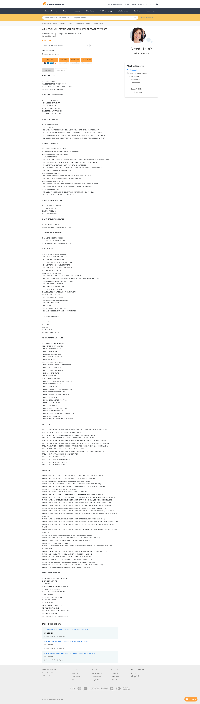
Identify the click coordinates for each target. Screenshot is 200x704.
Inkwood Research (49, 36)
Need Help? (86, 60)
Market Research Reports (49, 23)
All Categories (133, 70)
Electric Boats (135, 80)
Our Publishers (76, 676)
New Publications (97, 673)
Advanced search (147, 18)
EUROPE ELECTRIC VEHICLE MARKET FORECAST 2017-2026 (66, 641)
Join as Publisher (137, 669)
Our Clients (75, 673)
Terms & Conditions (117, 670)
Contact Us (141, 4)
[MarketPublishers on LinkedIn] (139, 676)
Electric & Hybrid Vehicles (138, 73)
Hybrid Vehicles (136, 92)
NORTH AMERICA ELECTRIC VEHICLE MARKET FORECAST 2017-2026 (69, 653)
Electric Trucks (136, 86)
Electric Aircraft (136, 76)
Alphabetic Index (96, 676)
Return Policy (115, 676)
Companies (150, 11)
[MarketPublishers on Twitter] (135, 676)
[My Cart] (157, 4)
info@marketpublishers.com (115, 4)
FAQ (150, 4)
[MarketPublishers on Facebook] (132, 676)
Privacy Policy (115, 673)
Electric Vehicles (136, 89)
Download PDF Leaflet (51, 54)
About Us (74, 670)
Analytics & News (97, 680)
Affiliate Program (116, 680)
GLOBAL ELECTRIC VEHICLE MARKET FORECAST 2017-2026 (66, 629)
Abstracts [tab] (48, 70)
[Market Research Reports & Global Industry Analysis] (53, 4)
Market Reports (96, 670)
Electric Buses (136, 83)
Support (192, 699)
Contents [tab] (61, 70)
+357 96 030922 (131, 4)
